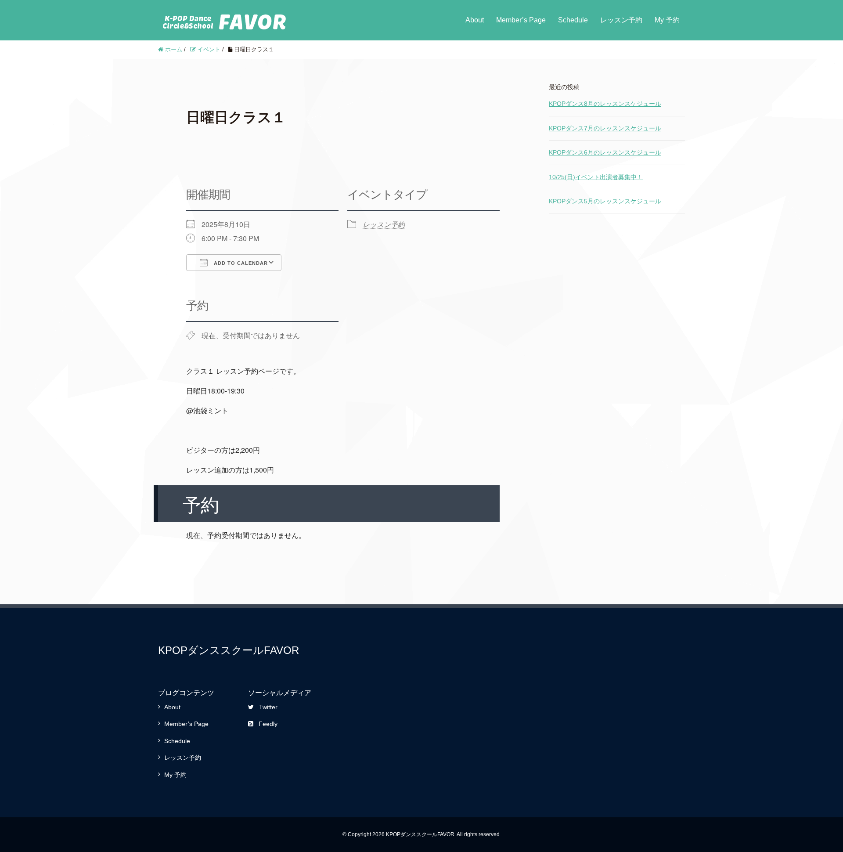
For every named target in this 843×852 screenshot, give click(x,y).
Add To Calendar (240, 263)
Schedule (573, 20)
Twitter (268, 707)
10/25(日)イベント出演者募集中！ (596, 177)
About (474, 20)
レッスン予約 (621, 20)
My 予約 (667, 20)
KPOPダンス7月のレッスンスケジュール (605, 128)
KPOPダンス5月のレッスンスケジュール (605, 201)
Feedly (268, 723)
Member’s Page (521, 20)
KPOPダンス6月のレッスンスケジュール (605, 152)
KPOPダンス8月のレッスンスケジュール (605, 103)
